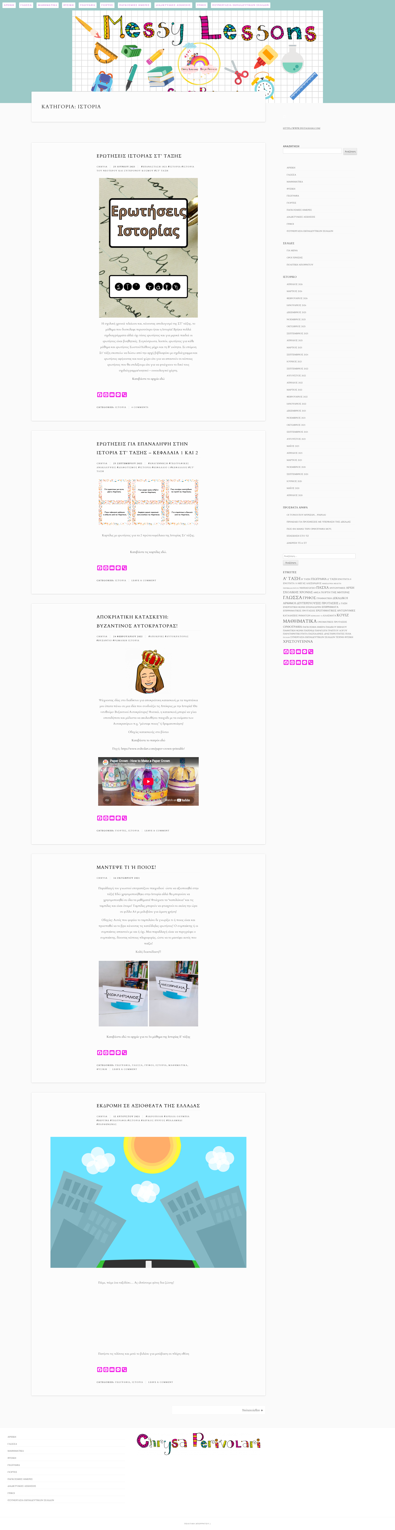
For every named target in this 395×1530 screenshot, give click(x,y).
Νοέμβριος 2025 (296, 319)
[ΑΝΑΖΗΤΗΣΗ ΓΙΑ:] (319, 556)
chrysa (102, 166)
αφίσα (316, 592)
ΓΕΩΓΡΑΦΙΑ (122, 1065)
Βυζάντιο (105, 640)
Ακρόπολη (155, 1116)
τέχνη (340, 637)
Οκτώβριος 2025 (296, 326)
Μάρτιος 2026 (294, 291)
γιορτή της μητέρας (335, 592)
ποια (348, 634)
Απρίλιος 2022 (295, 382)
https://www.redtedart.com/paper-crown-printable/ (153, 749)
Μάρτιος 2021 (294, 460)
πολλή (286, 637)
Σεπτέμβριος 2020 (297, 474)
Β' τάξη (305, 579)
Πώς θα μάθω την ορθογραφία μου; (309, 528)
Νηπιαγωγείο (307, 588)
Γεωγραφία (87, 5)
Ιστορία (175, 166)
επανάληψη (313, 607)
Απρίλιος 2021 (295, 453)
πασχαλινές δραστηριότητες (326, 634)
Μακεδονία (327, 583)
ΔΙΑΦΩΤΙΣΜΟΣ (127, 467)
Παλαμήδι (175, 1120)
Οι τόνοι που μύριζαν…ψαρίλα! (306, 514)
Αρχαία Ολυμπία (178, 1116)
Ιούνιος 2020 (294, 481)
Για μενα (292, 250)
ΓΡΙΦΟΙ (201, 5)
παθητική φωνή (293, 630)
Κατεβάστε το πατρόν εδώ (148, 740)
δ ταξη (343, 603)
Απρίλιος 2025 (295, 340)
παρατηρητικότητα (295, 634)
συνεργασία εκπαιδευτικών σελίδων (312, 637)
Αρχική (9, 5)
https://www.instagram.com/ (301, 128)
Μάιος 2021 (293, 446)
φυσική (349, 637)
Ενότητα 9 (344, 579)
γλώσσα (292, 598)
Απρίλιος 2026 (295, 284)
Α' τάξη (292, 578)
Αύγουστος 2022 (296, 375)
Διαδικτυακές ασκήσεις (173, 5)
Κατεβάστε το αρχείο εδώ (148, 379)
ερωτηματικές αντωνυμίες (335, 610)
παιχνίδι (309, 630)
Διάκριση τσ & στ (297, 543)
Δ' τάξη (332, 579)
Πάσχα (322, 587)
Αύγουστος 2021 (296, 439)
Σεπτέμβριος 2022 (297, 368)
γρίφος (309, 597)
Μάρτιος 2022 (294, 389)
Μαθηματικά (47, 5)
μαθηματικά (300, 621)
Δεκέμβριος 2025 (296, 312)
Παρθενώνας (107, 1124)
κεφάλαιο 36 (317, 616)
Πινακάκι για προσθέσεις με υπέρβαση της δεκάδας (319, 521)
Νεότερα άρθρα (251, 1410)
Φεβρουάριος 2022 (297, 396)
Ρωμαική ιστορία (126, 640)
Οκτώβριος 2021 (296, 425)
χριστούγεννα (298, 641)
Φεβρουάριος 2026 (297, 298)
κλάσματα (329, 615)
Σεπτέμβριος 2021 (297, 431)
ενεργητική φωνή (294, 607)
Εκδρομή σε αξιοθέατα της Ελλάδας (148, 1106)
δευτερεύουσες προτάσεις (317, 603)
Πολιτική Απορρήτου (300, 264)
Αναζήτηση (291, 146)
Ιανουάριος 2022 (296, 403)
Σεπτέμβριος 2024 (297, 354)
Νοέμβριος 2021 (296, 417)
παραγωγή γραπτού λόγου (331, 630)
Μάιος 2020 (293, 488)
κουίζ (343, 615)
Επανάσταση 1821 (155, 166)
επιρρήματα (330, 607)
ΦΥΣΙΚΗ (68, 5)
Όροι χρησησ (295, 257)
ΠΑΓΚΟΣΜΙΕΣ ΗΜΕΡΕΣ (134, 5)
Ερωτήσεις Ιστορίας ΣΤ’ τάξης (139, 156)
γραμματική (324, 598)
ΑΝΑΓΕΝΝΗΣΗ (159, 463)
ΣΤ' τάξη (162, 170)
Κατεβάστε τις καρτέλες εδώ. (148, 552)
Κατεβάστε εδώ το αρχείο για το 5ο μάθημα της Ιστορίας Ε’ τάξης (148, 1037)
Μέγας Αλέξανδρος (310, 583)
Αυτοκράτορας (177, 636)
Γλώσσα (26, 5)
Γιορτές (107, 5)
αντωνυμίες (337, 588)
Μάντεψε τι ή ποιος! (126, 867)
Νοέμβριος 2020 (296, 467)
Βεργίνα (103, 1120)
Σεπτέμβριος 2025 (297, 333)
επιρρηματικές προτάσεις (299, 610)
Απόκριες (157, 636)
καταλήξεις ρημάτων (296, 615)
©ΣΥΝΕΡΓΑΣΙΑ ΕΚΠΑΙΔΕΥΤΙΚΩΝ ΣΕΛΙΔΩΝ (240, 5)
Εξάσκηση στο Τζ (298, 535)
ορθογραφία (292, 627)
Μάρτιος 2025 (294, 347)
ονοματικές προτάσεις (332, 622)
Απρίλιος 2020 (295, 495)
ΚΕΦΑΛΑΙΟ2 (180, 467)
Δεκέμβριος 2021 (296, 410)
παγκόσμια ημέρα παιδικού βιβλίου (325, 627)
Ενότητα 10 (290, 583)
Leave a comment (143, 580)
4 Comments (139, 407)
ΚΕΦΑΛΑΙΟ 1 (161, 467)
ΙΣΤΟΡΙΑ (120, 407)
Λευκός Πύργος (154, 1120)
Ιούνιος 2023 (294, 361)
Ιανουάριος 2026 (296, 305)
